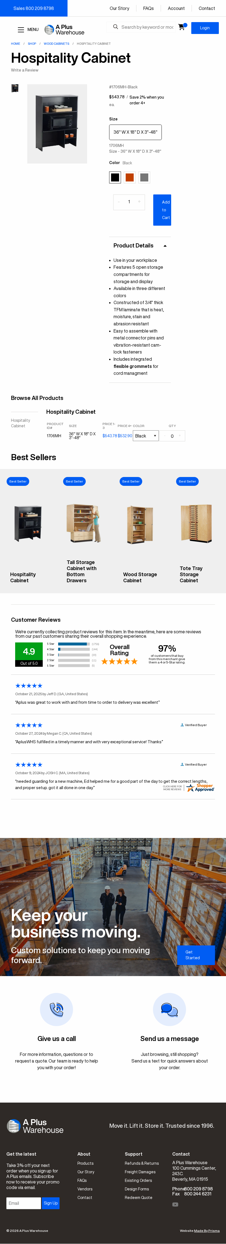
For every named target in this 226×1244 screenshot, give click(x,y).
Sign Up (51, 1203)
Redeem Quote (138, 1198)
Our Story (119, 8)
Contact (207, 8)
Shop (32, 43)
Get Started (192, 955)
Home (15, 43)
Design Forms (137, 1189)
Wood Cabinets (56, 43)
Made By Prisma (207, 1230)
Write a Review (24, 70)
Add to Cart (166, 210)
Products (85, 1163)
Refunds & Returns (142, 1163)
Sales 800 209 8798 (34, 8)
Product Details (134, 245)
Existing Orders (138, 1180)
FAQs (148, 8)
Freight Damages (140, 1172)
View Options (28, 585)
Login (205, 28)
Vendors (84, 1189)
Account (176, 8)
